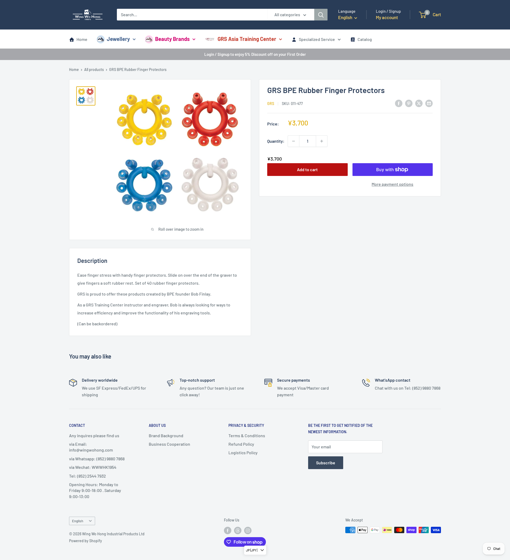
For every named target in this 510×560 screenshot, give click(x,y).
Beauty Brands (172, 39)
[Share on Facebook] (398, 103)
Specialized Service (317, 39)
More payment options (392, 184)
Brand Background (166, 435)
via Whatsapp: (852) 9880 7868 (97, 458)
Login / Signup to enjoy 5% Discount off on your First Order (255, 54)
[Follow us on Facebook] (227, 530)
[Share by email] (429, 103)
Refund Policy (241, 444)
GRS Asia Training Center (247, 39)
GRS (270, 103)
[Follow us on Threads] (237, 530)
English (77, 521)
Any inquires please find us (94, 435)
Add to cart (307, 169)
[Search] (321, 14)
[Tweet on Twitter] (419, 103)
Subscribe (325, 462)
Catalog (365, 39)
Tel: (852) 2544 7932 (87, 475)
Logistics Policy (243, 452)
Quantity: (275, 141)
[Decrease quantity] (293, 141)
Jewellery (118, 39)
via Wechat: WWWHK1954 (92, 467)
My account (387, 17)
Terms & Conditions (246, 435)
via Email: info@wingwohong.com (91, 446)
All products (94, 69)
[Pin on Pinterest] (409, 103)
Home (81, 39)
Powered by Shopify (85, 540)
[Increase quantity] (321, 141)
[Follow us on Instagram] (248, 530)
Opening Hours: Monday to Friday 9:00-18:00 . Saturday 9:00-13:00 (95, 490)
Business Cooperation (169, 444)
